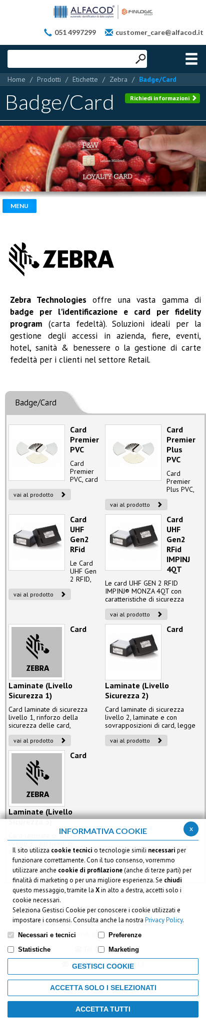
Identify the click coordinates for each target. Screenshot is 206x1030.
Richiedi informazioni (160, 98)
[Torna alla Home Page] (103, 12)
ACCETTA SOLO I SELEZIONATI (103, 988)
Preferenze (125, 935)
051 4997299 (75, 32)
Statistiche (34, 949)
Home (17, 79)
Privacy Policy (163, 920)
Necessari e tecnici (47, 935)
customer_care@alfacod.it (160, 32)
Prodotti (49, 79)
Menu (19, 205)
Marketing (123, 949)
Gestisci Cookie (103, 966)
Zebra (119, 79)
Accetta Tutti (103, 1009)
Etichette (85, 79)
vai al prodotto (34, 494)
